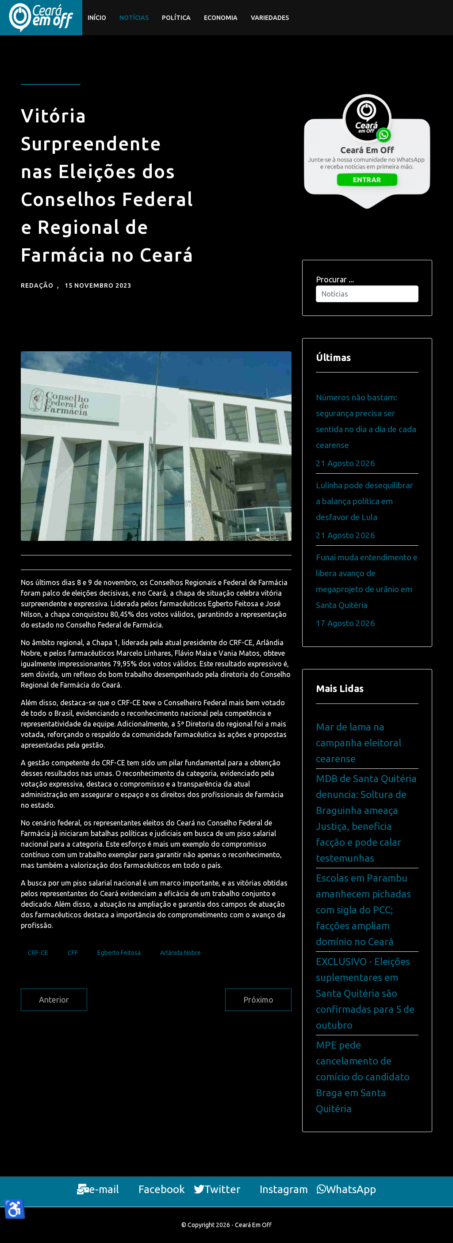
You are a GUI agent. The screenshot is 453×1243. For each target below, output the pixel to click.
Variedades (270, 17)
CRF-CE (38, 952)
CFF (73, 952)
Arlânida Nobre (180, 952)
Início (97, 17)
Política (176, 17)
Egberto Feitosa (119, 952)
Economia (221, 17)
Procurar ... (335, 279)
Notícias (134, 17)
